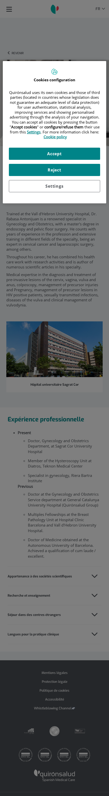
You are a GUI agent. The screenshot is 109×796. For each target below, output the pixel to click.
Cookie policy (55, 136)
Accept (54, 154)
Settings (54, 186)
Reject (54, 170)
